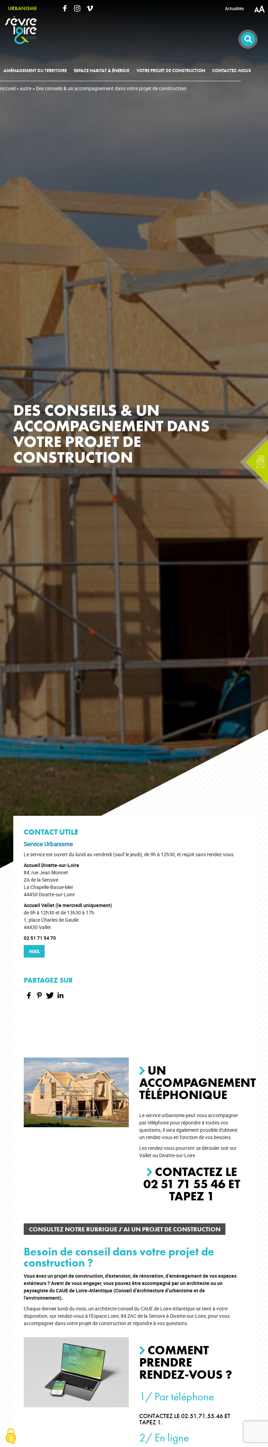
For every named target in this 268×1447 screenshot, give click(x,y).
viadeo (89, 8)
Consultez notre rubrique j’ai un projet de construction (125, 1229)
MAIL (34, 951)
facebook (64, 8)
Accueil (7, 88)
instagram (77, 8)
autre (25, 88)
